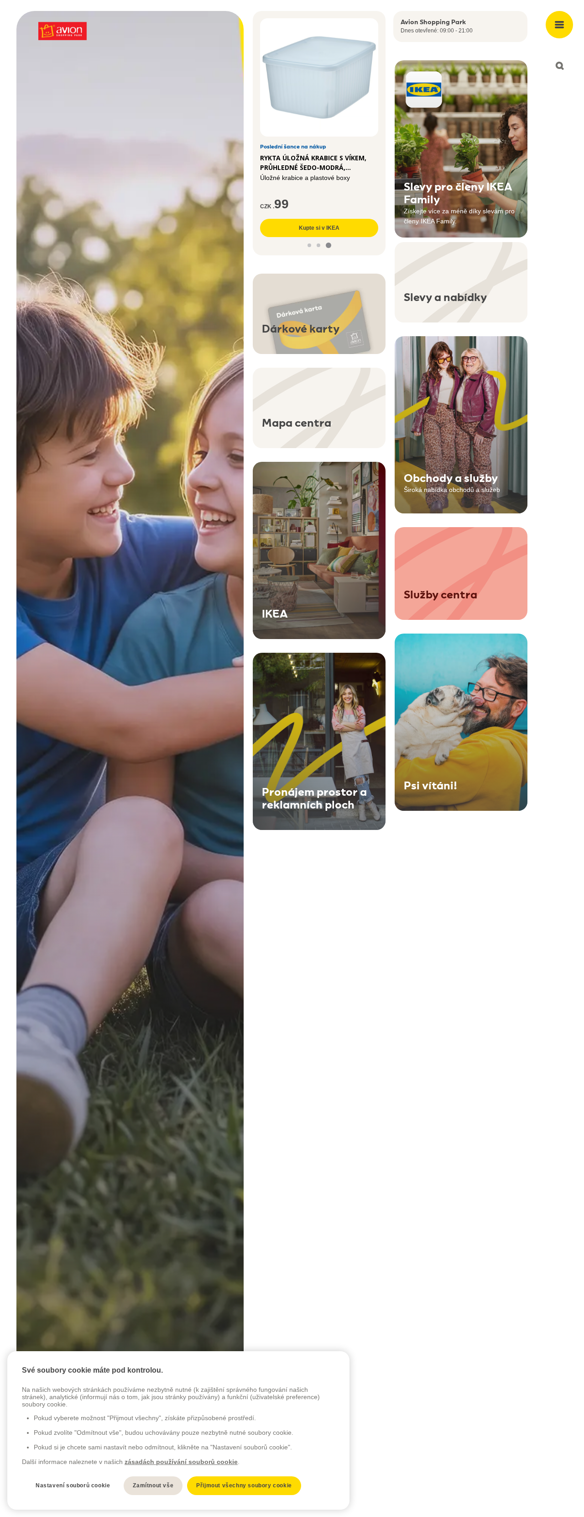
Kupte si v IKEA (319, 228)
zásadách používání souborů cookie (181, 1461)
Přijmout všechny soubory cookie (244, 1485)
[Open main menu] (559, 24)
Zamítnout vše (153, 1485)
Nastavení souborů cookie (73, 1485)
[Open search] (559, 66)
